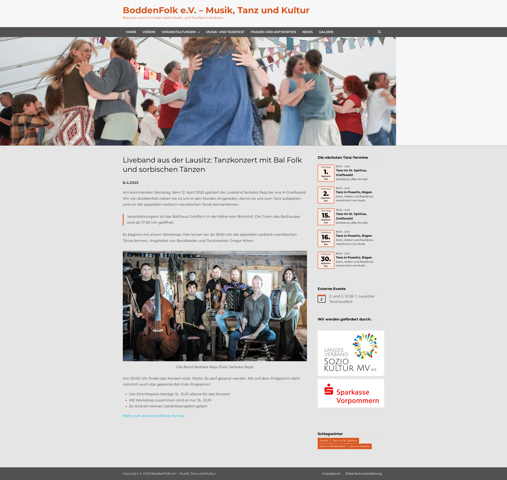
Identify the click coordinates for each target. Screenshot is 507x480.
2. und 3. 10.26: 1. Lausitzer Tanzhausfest (352, 299)
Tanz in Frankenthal (332, 446)
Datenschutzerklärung (364, 473)
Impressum (331, 473)
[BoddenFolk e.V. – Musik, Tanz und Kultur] (198, 91)
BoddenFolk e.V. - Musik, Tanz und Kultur (183, 473)
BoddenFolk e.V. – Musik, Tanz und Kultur (216, 10)
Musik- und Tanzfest (225, 32)
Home (131, 32)
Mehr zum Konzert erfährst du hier (153, 416)
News (307, 32)
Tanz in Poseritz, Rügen (354, 192)
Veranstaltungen (179, 32)
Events (324, 440)
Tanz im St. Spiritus (345, 440)
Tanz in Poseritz (360, 446)
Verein (149, 32)
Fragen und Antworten (273, 32)
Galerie (326, 32)
